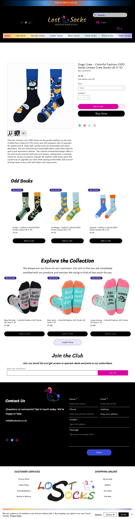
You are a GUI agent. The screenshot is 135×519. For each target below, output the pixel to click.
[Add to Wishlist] (122, 107)
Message (73, 430)
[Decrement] (79, 98)
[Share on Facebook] (79, 126)
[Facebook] (26, 22)
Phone (72, 410)
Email (103, 400)
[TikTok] (22, 22)
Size (80, 84)
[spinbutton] (84, 98)
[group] (67, 217)
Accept (123, 514)
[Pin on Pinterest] (84, 126)
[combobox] (101, 88)
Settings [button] (98, 514)
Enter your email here (16, 369)
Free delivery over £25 (86, 80)
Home (10, 53)
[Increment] (88, 98)
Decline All (110, 514)
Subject (73, 420)
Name (72, 400)
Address (104, 410)
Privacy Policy (15, 515)
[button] (120, 28)
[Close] (131, 514)
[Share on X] (94, 126)
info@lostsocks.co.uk (16, 421)
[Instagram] (29, 22)
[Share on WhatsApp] (89, 126)
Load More (67, 343)
